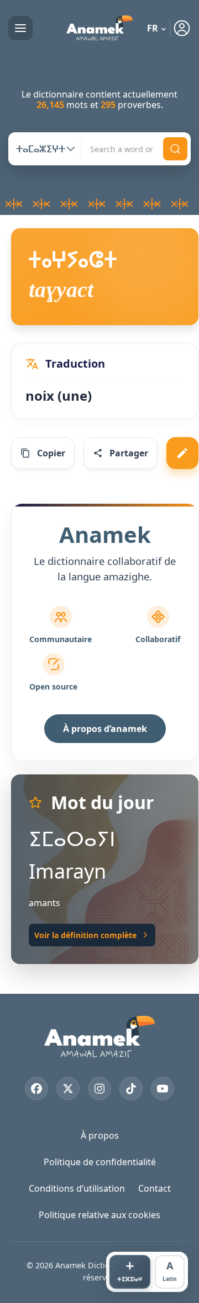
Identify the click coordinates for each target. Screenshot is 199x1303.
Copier (51, 453)
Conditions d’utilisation (77, 1188)
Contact (154, 1188)
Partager (128, 453)
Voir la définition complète (85, 935)
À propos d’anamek (105, 729)
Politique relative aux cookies (99, 1215)
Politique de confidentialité (100, 1162)
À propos (100, 1135)
